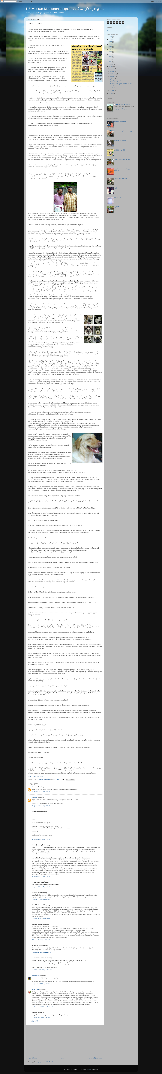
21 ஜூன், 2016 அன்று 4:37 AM (41, 1017)
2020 (110, 49)
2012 (110, 93)
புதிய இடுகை (32, 1058)
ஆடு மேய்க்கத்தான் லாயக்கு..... (123, 159)
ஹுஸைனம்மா (36, 975)
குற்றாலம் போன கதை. (120, 140)
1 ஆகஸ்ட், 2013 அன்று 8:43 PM (41, 918)
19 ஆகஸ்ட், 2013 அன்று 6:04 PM (41, 984)
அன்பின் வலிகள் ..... (120, 207)
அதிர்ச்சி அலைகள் (119, 188)
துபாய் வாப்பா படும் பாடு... (121, 178)
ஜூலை (112, 78)
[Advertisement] (65, 1041)
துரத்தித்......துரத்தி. (115, 81)
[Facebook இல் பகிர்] (72, 779)
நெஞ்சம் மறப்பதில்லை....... (121, 121)
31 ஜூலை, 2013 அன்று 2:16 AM (41, 791)
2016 (110, 59)
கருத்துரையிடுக (34, 1021)
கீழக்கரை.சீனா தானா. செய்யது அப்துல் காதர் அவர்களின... (121, 84)
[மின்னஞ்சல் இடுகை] (63, 779)
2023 (110, 44)
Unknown (35, 787)
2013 (110, 66)
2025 (110, 39)
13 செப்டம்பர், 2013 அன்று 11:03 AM (42, 1006)
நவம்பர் (112, 71)
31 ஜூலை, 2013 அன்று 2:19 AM (41, 805)
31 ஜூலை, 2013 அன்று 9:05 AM (41, 839)
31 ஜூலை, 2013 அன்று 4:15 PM (41, 887)
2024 (110, 42)
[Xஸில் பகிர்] (70, 779)
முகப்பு (63, 1058)
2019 (110, 52)
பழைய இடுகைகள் (96, 1058)
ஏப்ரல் (112, 88)
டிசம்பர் (112, 69)
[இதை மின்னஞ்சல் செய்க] (67, 779)
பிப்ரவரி (112, 90)
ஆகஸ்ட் (112, 76)
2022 (110, 47)
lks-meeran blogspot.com (35, 776)
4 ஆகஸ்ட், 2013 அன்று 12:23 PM (41, 952)
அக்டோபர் (113, 74)
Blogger (89, 1069)
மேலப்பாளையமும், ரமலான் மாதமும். (124, 131)
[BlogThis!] (68, 779)
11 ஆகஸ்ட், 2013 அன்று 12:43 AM (42, 969)
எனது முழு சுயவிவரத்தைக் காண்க (123, 109)
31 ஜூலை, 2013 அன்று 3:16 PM (41, 876)
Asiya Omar (35, 989)
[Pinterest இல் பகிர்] (74, 779)
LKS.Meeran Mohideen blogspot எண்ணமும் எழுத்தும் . (64, 9)
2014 (110, 64)
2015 (110, 61)
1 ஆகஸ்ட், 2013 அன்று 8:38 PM (41, 899)
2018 (110, 54)
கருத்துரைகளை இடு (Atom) (45, 1062)
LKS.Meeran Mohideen (123, 104)
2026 (110, 37)
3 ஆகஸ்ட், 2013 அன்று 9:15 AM (41, 940)
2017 (110, 56)
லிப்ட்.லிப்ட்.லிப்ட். (118, 197)
